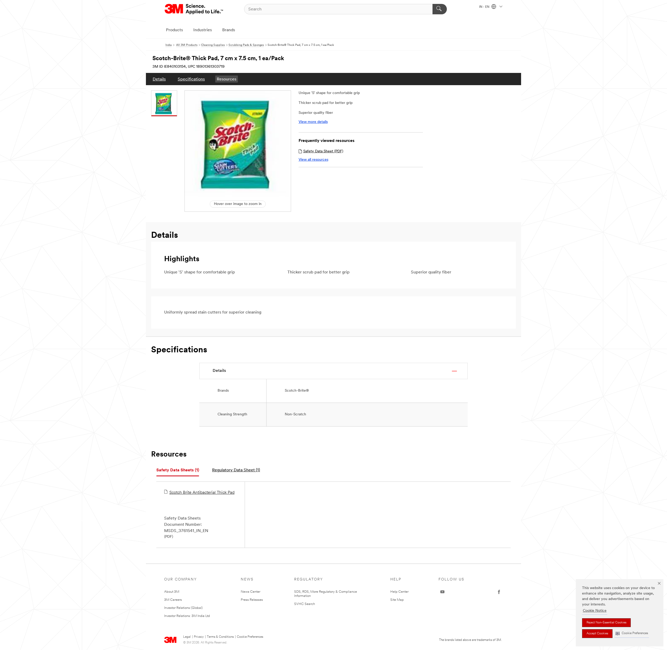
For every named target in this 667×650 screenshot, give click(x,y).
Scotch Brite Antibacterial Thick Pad (201, 493)
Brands (228, 30)
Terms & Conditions (220, 637)
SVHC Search (304, 604)
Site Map (397, 600)
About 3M (171, 591)
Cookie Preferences (250, 637)
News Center (250, 591)
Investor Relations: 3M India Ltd (187, 616)
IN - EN (484, 7)
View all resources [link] (313, 160)
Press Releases (252, 600)
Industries (202, 30)
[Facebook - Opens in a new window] (499, 592)
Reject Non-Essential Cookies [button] (606, 622)
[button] (632, 633)
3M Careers (173, 600)
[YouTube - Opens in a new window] (442, 592)
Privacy (199, 637)
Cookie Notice (595, 611)
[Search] (440, 9)
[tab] (177, 470)
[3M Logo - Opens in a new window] (194, 9)
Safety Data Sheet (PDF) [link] (323, 151)
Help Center (399, 591)
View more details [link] (313, 122)
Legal (187, 637)
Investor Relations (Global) (183, 608)
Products (174, 30)
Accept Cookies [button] (597, 633)
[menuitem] (159, 79)
